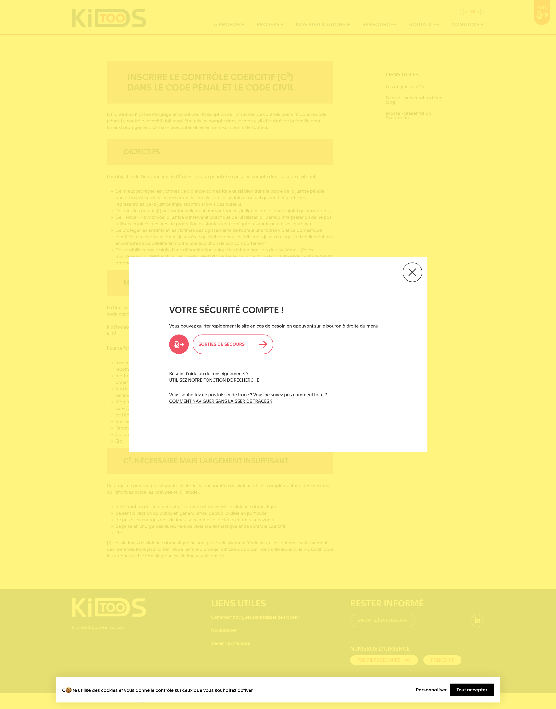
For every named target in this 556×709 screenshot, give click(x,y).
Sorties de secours (222, 344)
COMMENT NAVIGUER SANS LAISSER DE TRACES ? (220, 401)
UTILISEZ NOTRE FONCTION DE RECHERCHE (214, 380)
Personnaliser (431, 689)
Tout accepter (472, 689)
